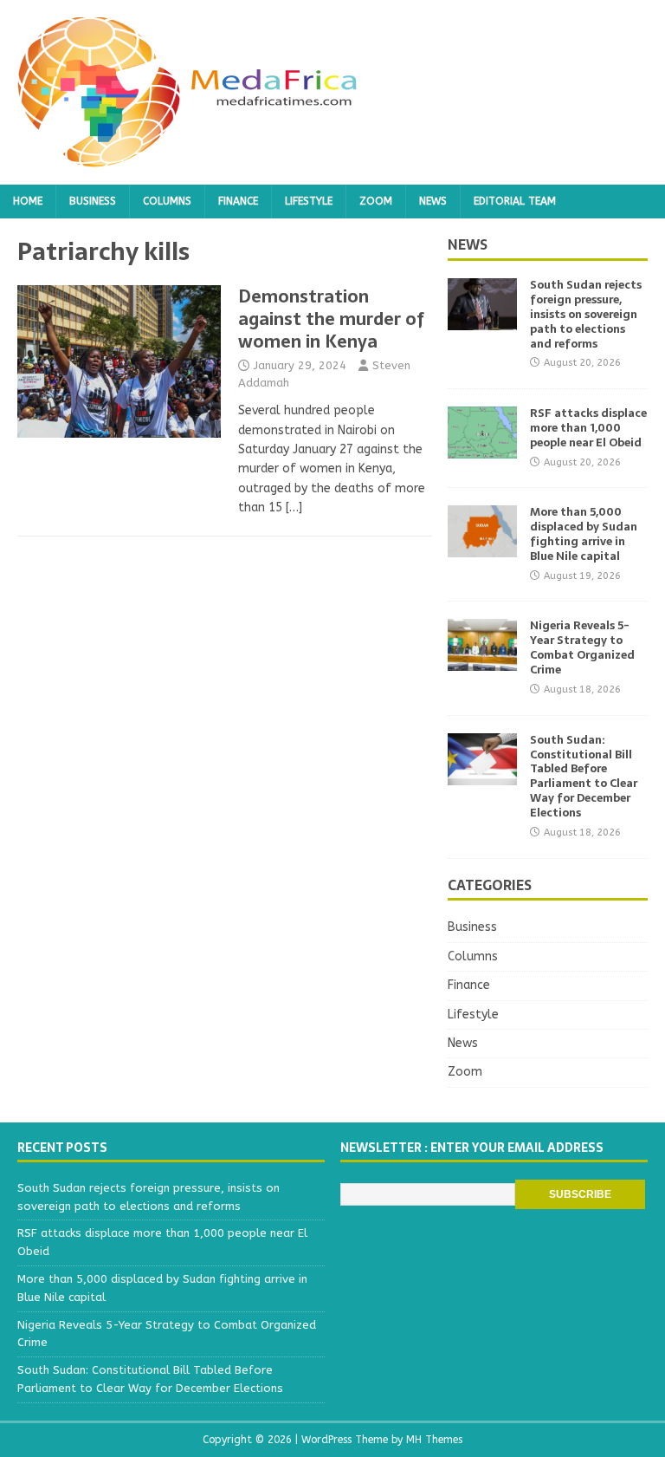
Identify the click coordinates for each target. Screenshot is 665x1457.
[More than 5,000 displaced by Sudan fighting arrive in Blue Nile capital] (482, 547)
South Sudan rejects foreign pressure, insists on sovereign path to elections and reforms (586, 314)
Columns (167, 201)
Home (27, 201)
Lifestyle (308, 201)
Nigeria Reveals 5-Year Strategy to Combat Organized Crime (582, 647)
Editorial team (515, 201)
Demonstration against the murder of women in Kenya (331, 319)
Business (92, 201)
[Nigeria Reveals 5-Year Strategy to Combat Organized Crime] (482, 661)
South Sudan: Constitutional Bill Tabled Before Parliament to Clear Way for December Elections (583, 776)
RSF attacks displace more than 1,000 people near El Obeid (588, 428)
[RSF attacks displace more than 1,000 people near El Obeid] (482, 448)
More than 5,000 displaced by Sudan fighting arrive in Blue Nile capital (583, 534)
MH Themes (434, 1440)
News (433, 201)
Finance (238, 201)
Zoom (375, 201)
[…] (294, 507)
